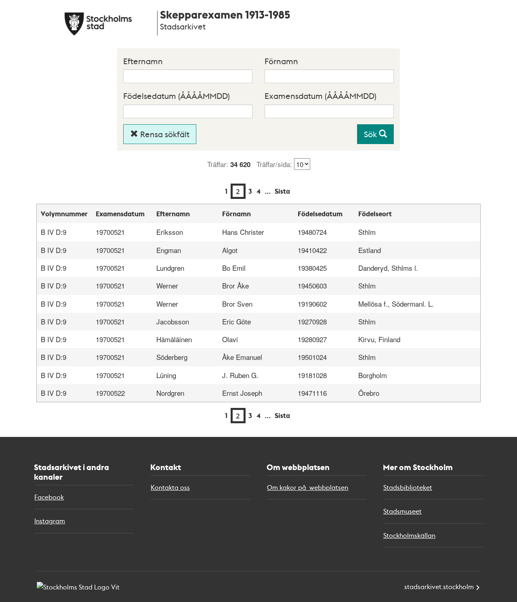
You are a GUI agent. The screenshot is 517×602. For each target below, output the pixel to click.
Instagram (49, 520)
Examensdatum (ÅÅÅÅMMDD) (320, 95)
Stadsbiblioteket (407, 487)
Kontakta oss (170, 487)
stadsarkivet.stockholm (439, 586)
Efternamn (143, 61)
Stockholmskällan (409, 535)
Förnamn (281, 61)
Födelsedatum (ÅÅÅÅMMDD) (176, 95)
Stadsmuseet (402, 511)
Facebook (49, 497)
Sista (282, 191)
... (268, 191)
